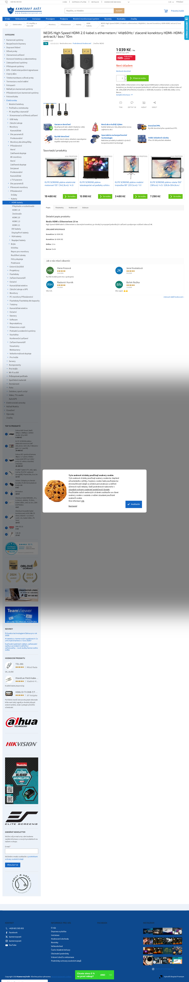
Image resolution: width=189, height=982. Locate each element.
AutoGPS (13, 399)
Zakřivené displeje (18, 153)
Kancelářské (15, 130)
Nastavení (73, 506)
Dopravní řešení (13, 47)
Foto (11, 387)
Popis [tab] (48, 207)
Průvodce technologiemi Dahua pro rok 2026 (21, 634)
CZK (170, 2)
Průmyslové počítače (18, 376)
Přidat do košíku (139, 78)
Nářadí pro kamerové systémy (19, 89)
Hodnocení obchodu (112, 2)
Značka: (98, 43)
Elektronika (11, 100)
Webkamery (15, 349)
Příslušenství (16, 145)
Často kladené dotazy (60, 949)
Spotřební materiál (17, 380)
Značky (9, 417)
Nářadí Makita (12, 406)
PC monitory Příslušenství (21, 296)
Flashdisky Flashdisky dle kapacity (24, 300)
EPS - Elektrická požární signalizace (22, 70)
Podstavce (15, 263)
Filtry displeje (17, 259)
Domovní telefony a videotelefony (21, 58)
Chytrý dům (11, 74)
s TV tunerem (16, 179)
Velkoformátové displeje (20, 353)
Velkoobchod (57, 946)
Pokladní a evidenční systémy (22, 331)
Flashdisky (14, 274)
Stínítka (14, 247)
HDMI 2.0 (16, 217)
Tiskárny (13, 304)
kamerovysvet (15, 936)
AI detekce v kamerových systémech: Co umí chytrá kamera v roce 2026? (21, 640)
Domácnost (14, 383)
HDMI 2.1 (16, 225)
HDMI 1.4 (16, 210)
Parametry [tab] (60, 207)
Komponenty (15, 365)
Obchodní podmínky (60, 953)
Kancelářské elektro (19, 285)
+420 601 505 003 (16, 928)
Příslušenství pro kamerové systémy (22, 92)
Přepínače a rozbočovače (23, 206)
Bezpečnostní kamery (16, 43)
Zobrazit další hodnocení (173, 297)
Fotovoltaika (12, 96)
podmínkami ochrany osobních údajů (21, 858)
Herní (12, 149)
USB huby (14, 119)
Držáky (14, 194)
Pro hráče (14, 357)
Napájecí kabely (18, 240)
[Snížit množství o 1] (125, 79)
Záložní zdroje (16, 123)
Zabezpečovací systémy (16, 62)
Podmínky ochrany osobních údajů (66, 960)
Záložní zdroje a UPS (19, 289)
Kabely (14, 198)
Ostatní (13, 281)
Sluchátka (14, 334)
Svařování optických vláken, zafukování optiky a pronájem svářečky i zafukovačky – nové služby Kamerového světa (21, 647)
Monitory (14, 126)
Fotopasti (10, 85)
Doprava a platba (79, 2)
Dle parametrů (16, 134)
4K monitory (15, 157)
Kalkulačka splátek (128, 57)
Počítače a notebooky (18, 108)
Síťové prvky (11, 51)
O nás (65, 2)
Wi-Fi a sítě (14, 372)
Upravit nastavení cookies (61, 976)
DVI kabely (16, 229)
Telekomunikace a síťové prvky (20, 77)
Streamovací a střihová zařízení (24, 115)
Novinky (54, 942)
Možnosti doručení (123, 71)
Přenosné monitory (19, 187)
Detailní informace (123, 95)
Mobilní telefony (16, 104)
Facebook (13, 932)
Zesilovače (17, 213)
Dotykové (14, 168)
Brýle (13, 244)
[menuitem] (7, 19)
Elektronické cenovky (15, 402)
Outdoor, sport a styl (18, 391)
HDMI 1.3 (16, 221)
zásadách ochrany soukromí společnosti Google (89, 489)
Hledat (119, 11)
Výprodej (10, 414)
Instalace (95, 2)
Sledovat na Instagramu (164, 969)
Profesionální (16, 138)
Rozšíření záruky (18, 255)
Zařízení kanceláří (17, 278)
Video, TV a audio (16, 395)
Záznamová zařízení (15, 55)
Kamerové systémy (14, 40)
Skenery (13, 315)
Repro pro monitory (20, 251)
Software (14, 319)
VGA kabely (16, 236)
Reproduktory (16, 323)
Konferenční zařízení (19, 338)
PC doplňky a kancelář (18, 111)
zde (82, 501)
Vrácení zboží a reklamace (62, 957)
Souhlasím (135, 504)
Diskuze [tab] (85, 207)
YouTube (12, 945)
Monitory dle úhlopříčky (20, 142)
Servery (12, 361)
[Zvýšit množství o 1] (125, 76)
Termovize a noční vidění (17, 81)
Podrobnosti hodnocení (82, 43)
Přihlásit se (12, 865)
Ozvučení (10, 410)
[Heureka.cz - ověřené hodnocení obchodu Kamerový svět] (21, 548)
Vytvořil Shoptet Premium (174, 976)
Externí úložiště (17, 266)
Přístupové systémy (15, 66)
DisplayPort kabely (20, 232)
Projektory (14, 270)
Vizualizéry (14, 346)
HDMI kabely (17, 202)
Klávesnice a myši (17, 327)
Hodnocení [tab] (73, 207)
